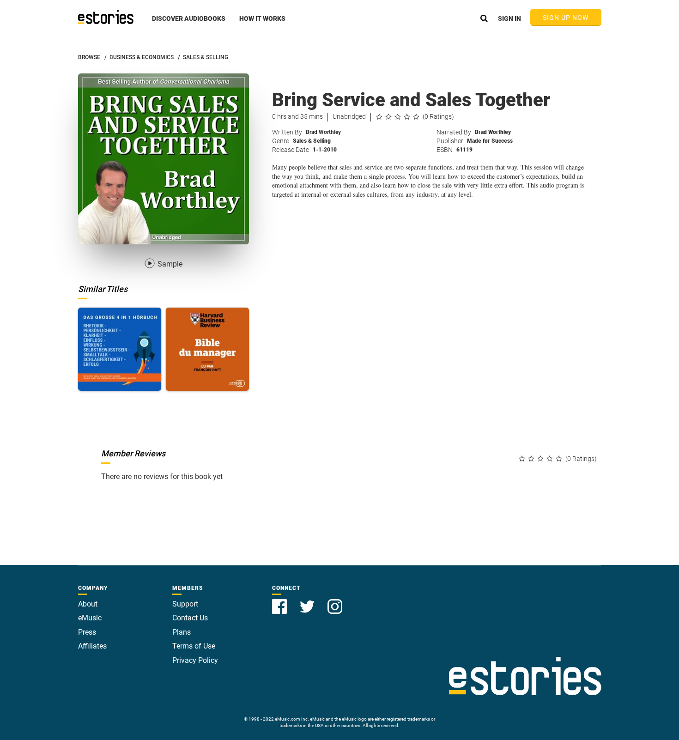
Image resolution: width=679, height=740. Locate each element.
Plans (181, 632)
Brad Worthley (323, 132)
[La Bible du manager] (207, 349)
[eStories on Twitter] (308, 601)
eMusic (90, 617)
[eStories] (105, 17)
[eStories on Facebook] (280, 601)
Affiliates (92, 646)
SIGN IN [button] (509, 18)
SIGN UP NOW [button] (566, 17)
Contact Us (190, 617)
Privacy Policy (195, 660)
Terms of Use (193, 646)
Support (185, 604)
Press (87, 632)
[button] (188, 23)
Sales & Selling (312, 141)
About (87, 604)
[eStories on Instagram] (335, 601)
